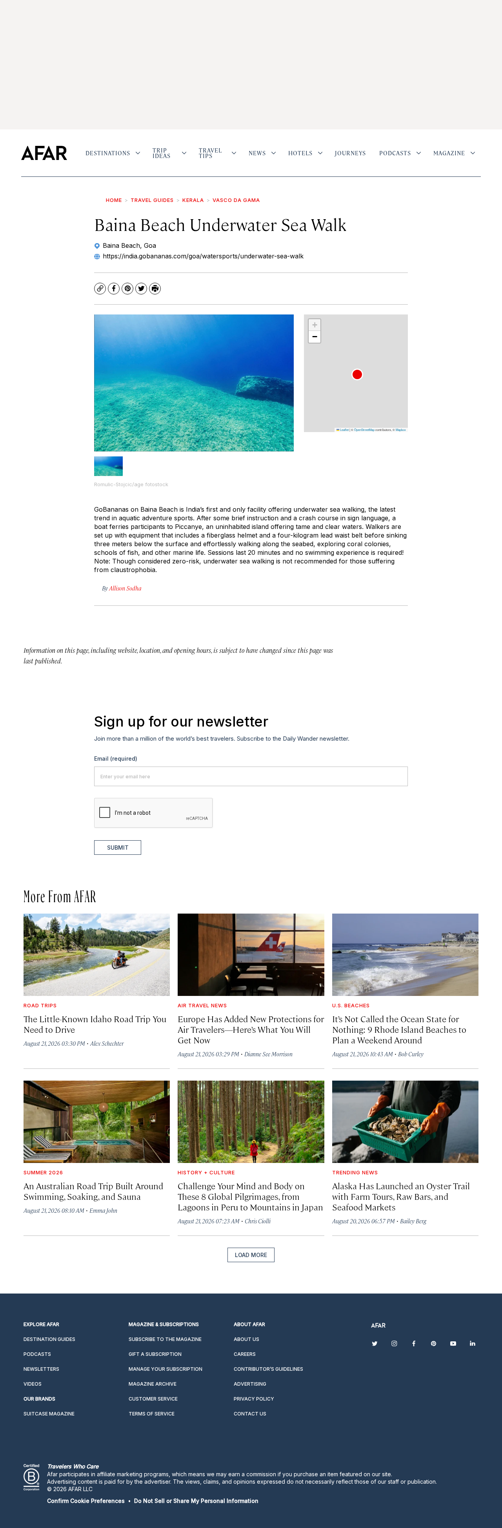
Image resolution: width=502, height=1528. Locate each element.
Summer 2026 (43, 1172)
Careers (245, 1354)
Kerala (193, 200)
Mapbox (401, 429)
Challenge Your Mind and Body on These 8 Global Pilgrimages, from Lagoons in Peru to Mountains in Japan (250, 1196)
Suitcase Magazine (49, 1414)
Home (114, 200)
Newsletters (41, 1369)
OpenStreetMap (364, 429)
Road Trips (40, 1005)
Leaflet (344, 429)
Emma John (103, 1210)
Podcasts (395, 152)
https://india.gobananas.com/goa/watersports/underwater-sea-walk (203, 256)
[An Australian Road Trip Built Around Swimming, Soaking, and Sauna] (97, 1122)
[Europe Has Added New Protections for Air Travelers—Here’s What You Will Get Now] (251, 955)
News (257, 152)
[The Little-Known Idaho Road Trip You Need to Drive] (97, 955)
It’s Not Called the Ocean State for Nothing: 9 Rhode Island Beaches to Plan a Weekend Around (399, 1029)
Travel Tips (210, 153)
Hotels (300, 152)
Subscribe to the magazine (165, 1339)
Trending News (355, 1172)
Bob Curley (411, 1053)
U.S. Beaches (351, 1005)
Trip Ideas (162, 153)
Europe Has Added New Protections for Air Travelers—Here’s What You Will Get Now (251, 1029)
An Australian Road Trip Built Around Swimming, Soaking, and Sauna (93, 1191)
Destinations (107, 152)
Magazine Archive (152, 1384)
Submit (118, 847)
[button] (357, 374)
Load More (251, 1255)
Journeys (350, 152)
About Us (246, 1339)
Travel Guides (152, 200)
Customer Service (153, 1399)
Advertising (250, 1384)
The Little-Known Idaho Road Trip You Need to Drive (95, 1024)
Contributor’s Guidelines (268, 1369)
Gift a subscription (155, 1354)
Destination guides (49, 1339)
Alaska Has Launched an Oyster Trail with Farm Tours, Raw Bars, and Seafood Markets (401, 1196)
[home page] (44, 153)
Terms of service (152, 1414)
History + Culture (206, 1172)
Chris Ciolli (258, 1221)
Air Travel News (202, 1005)
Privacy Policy (254, 1399)
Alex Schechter (107, 1043)
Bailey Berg (413, 1221)
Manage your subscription (165, 1369)
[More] (138, 152)
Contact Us (250, 1414)
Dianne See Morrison (268, 1053)
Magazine (449, 152)
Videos (33, 1384)
